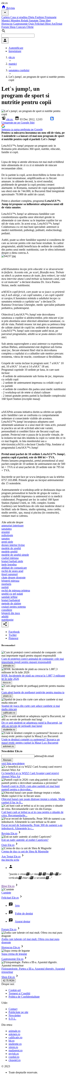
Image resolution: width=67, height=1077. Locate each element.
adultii (4, 616)
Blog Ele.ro (7, 886)
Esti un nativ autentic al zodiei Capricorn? (24, 839)
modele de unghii (11, 548)
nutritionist (7, 619)
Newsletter (15, 1015)
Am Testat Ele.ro (11, 856)
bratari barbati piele (12, 561)
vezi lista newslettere (13, 763)
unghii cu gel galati (12, 593)
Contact (13, 1008)
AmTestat (56, 23)
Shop (13, 26)
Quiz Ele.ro (7, 844)
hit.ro (11, 1040)
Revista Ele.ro (9, 833)
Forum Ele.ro (8, 929)
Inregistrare (15, 51)
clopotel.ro (15, 1060)
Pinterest (13, 638)
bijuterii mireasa (10, 580)
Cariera (5, 17)
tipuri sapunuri (9, 574)
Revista (10, 8)
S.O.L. (12, 1018)
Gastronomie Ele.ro (12, 958)
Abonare (7, 760)
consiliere (6, 609)
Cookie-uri (15, 990)
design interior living (13, 545)
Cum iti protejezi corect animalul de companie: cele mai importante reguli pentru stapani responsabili (32, 660)
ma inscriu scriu (10, 859)
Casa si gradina (19, 17)
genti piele (7, 541)
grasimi (5, 532)
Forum (5, 26)
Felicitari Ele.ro (10, 897)
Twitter (13, 635)
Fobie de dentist (24, 913)
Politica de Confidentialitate (24, 996)
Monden (16, 20)
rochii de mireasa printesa (15, 590)
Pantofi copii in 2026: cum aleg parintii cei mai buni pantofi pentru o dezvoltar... (30, 788)
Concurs (21, 26)
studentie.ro (15, 1043)
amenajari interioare (12, 525)
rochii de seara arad (12, 571)
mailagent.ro (16, 1050)
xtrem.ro (13, 1047)
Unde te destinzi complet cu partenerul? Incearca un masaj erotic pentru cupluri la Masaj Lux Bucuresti (30, 741)
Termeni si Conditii (19, 993)
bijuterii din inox (10, 613)
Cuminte (6, 892)
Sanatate (34, 20)
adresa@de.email (44, 756)
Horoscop (7, 23)
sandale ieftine (9, 596)
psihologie (7, 535)
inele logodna (9, 564)
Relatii (25, 20)
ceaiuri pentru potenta (13, 606)
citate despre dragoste (13, 577)
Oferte (30, 26)
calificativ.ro (15, 1037)
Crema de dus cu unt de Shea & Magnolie (25, 851)
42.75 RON (8, 980)
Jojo (17, 905)
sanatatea (6, 528)
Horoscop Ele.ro (10, 947)
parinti (5, 587)
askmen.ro (14, 1034)
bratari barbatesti (10, 600)
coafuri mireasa (10, 558)
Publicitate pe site (18, 1012)
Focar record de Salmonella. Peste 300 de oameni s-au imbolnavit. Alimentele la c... (31, 827)
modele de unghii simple (15, 554)
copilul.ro (14, 1056)
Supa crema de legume (14, 953)
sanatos (5, 538)
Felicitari (40, 23)
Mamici (6, 20)
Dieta (31, 17)
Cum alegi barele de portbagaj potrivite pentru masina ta (32, 692)
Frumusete (50, 17)
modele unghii (9, 551)
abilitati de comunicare (14, 567)
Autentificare (16, 47)
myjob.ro (14, 1053)
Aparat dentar (22, 921)
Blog (48, 23)
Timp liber (45, 20)
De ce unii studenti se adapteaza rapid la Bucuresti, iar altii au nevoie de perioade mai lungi (31, 724)
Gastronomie (20, 23)
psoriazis (6, 583)
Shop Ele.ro (8, 977)
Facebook (14, 631)
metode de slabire (11, 603)
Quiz (31, 23)
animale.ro (14, 1030)
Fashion (40, 17)
